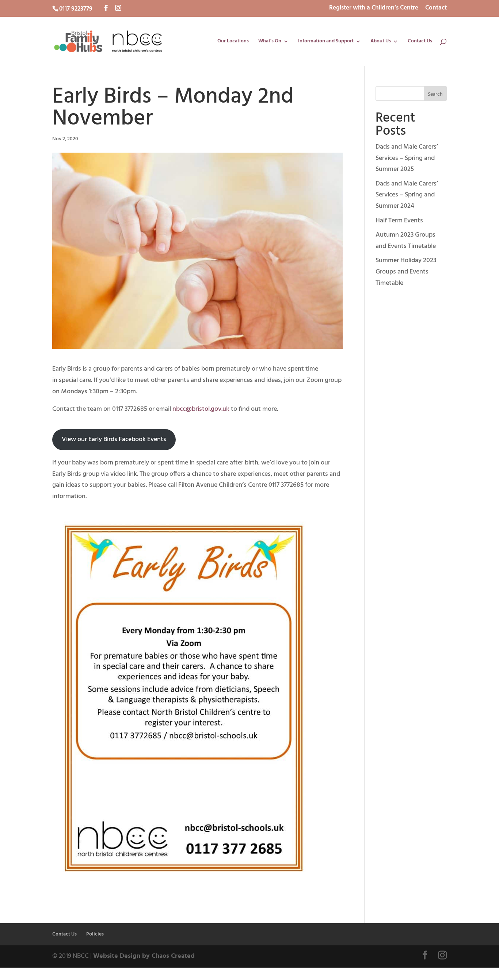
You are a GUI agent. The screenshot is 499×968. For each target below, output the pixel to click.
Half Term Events (399, 220)
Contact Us (420, 42)
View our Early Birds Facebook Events (114, 439)
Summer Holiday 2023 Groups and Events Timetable (406, 271)
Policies (95, 934)
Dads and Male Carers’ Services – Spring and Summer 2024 (407, 195)
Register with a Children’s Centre (373, 9)
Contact (436, 9)
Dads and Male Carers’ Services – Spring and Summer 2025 (407, 158)
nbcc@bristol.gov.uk (200, 409)
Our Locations (233, 42)
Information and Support (326, 42)
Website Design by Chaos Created (144, 956)
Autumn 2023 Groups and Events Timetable (406, 241)
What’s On (269, 42)
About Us (380, 42)
